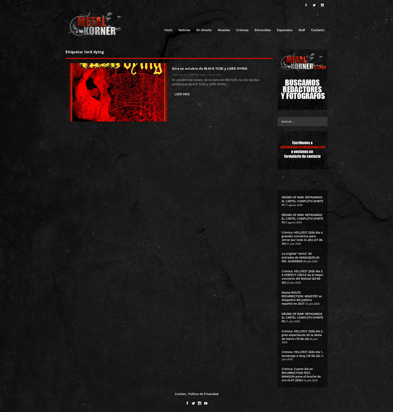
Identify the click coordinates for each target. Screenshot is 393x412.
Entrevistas (263, 30)
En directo (204, 30)
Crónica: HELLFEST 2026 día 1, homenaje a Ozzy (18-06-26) (302, 354)
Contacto (317, 30)
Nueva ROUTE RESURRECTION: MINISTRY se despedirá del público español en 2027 (302, 298)
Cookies (180, 394)
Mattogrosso (197, 74)
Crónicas (242, 30)
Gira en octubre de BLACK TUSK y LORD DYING (209, 68)
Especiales (284, 30)
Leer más (182, 94)
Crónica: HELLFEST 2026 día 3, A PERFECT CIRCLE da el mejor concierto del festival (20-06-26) (302, 276)
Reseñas (224, 30)
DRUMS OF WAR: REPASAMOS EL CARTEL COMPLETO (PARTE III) (302, 317)
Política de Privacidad (203, 394)
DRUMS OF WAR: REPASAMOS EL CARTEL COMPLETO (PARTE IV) (302, 218)
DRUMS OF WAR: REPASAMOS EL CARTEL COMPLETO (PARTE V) (302, 201)
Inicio (168, 30)
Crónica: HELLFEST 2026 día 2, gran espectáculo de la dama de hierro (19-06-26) (302, 334)
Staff (301, 30)
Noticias (184, 30)
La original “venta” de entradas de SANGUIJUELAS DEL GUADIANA (301, 257)
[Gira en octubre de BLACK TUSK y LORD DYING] (118, 92)
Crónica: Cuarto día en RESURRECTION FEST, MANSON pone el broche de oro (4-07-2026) (301, 374)
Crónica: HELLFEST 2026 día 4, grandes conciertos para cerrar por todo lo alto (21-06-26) (302, 238)
